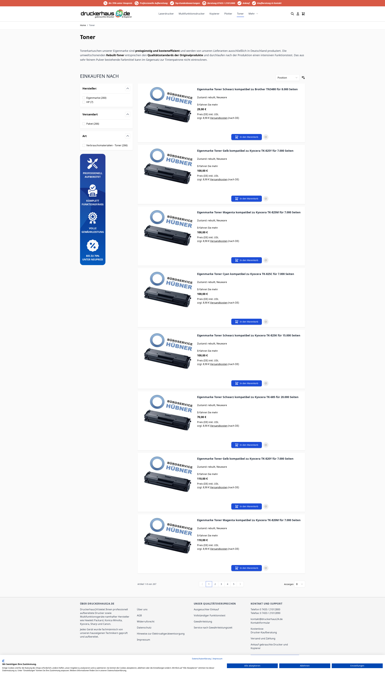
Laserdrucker (166, 13)
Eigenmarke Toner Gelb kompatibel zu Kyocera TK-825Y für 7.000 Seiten (245, 150)
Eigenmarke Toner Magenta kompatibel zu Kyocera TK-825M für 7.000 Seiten (249, 212)
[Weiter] (240, 584)
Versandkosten (219, 118)
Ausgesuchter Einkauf (206, 609)
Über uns (142, 609)
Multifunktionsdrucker (192, 13)
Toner (240, 13)
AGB (139, 615)
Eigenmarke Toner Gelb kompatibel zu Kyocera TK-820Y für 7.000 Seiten (245, 458)
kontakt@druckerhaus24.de (267, 619)
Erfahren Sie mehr (207, 104)
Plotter (228, 13)
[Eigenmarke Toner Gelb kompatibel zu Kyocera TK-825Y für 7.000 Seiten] (167, 174)
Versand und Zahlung (263, 638)
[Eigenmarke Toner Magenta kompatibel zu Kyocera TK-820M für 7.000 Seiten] (167, 544)
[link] (202, 584)
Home (83, 25)
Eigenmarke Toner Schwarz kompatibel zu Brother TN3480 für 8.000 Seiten (247, 89)
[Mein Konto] (297, 13)
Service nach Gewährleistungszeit (213, 627)
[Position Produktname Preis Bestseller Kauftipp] (288, 77)
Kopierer (215, 13)
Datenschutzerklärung (201, 658)
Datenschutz (144, 627)
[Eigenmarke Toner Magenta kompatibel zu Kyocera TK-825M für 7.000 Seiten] (167, 236)
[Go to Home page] (106, 13)
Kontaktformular (260, 622)
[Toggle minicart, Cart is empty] (303, 13)
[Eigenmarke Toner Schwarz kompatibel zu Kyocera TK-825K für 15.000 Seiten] (167, 359)
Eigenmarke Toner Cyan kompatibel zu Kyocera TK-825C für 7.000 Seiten (245, 274)
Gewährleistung (203, 621)
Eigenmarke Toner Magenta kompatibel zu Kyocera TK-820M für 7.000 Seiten (249, 520)
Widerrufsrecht (145, 621)
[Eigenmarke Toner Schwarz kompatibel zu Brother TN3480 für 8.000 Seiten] (167, 113)
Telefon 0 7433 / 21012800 (265, 609)
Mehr (252, 13)
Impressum (143, 639)
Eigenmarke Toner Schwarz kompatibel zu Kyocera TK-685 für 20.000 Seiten (247, 397)
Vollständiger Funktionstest (209, 615)
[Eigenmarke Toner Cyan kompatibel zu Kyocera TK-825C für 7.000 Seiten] (167, 298)
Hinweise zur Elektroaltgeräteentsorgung (161, 633)
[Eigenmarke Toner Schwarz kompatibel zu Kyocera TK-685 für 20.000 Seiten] (167, 421)
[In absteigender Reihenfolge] (303, 77)
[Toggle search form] (292, 13)
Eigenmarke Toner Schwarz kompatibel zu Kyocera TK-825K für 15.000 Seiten (248, 335)
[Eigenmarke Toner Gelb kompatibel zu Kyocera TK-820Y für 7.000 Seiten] (167, 482)
